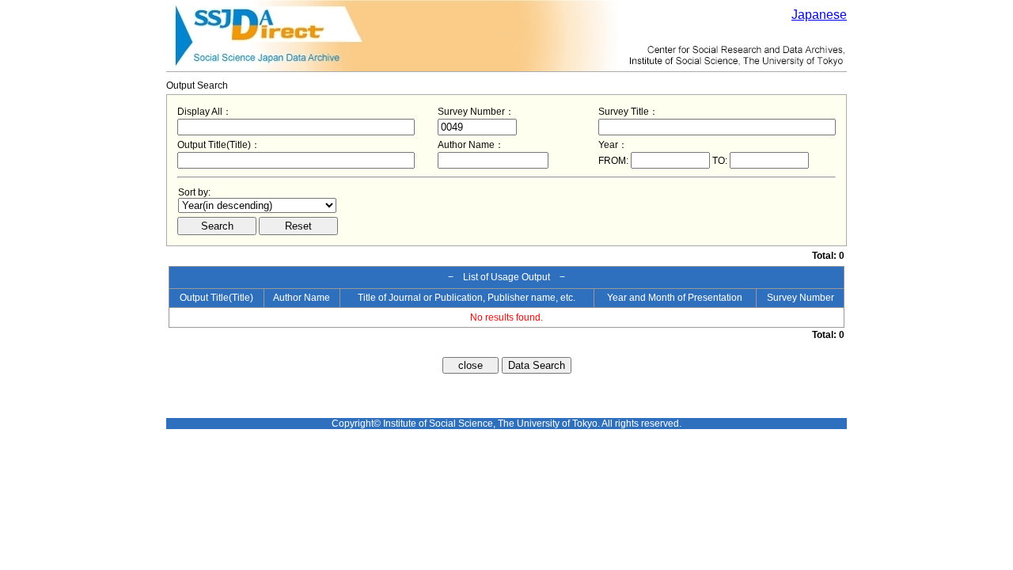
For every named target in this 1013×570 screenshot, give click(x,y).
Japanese (819, 14)
